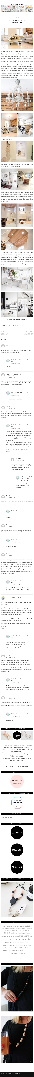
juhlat (10, 936)
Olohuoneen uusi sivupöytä (7, 332)
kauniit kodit (12, 325)
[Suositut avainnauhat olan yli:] (17, 1011)
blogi (31, 936)
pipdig (31, 1075)
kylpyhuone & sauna (26, 945)
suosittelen (9, 950)
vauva (4, 947)
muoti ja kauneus (16, 942)
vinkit (24, 950)
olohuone (9, 926)
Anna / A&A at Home (13, 597)
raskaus (16, 947)
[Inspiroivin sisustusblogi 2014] (17, 808)
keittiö (16, 933)
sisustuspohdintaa (24, 933)
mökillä (17, 936)
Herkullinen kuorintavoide (27, 332)
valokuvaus (28, 950)
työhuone (30, 928)
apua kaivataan (20, 926)
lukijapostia (29, 947)
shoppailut (4, 936)
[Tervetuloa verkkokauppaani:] (17, 739)
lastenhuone (9, 947)
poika (14, 936)
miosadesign (18, 945)
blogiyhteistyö (9, 933)
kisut (5, 951)
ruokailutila (28, 926)
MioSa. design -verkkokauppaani (19, 753)
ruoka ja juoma (23, 930)
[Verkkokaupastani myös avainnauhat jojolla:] (17, 917)
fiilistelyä (22, 953)
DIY (11, 939)
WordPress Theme (21, 1075)
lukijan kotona (6, 939)
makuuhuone (24, 942)
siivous (3, 926)
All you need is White (13, 1073)
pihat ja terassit (17, 951)
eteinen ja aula (11, 928)
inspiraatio (5, 325)
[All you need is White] (17, 6)
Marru (8, 697)
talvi (29, 942)
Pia (7, 525)
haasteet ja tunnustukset (22, 928)
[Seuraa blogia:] (17, 838)
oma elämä (20, 325)
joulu (11, 953)
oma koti (15, 939)
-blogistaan (24, 58)
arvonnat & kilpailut (9, 945)
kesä (14, 926)
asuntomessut (8, 930)
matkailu (15, 953)
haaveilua (5, 928)
